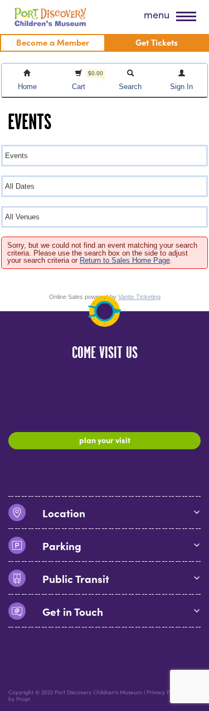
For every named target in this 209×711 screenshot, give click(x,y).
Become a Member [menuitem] (52, 42)
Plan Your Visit (104, 439)
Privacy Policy (164, 692)
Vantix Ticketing (139, 296)
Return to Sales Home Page (125, 260)
